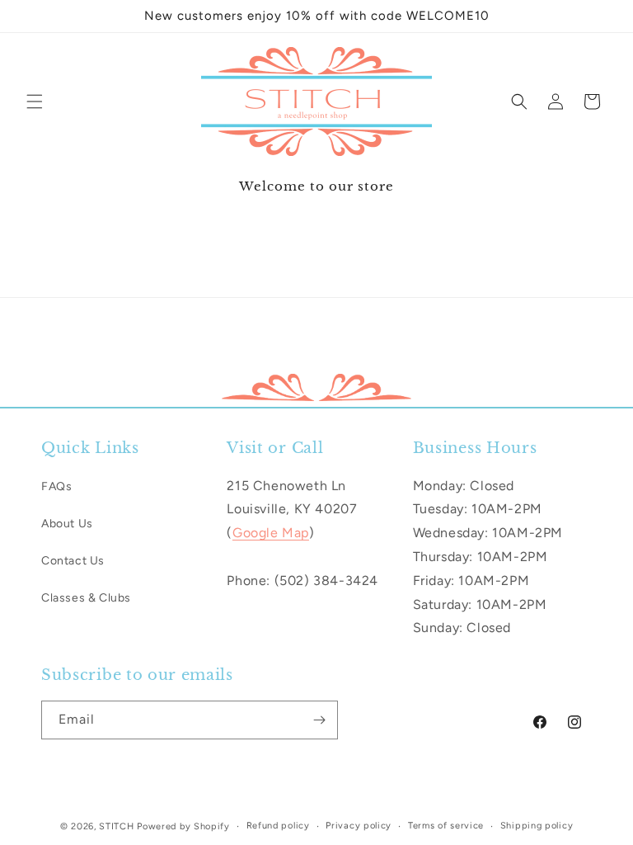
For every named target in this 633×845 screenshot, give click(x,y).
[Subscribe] (319, 720)
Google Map (270, 533)
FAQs (56, 486)
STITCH (116, 826)
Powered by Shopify (183, 826)
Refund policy (278, 825)
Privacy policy (359, 825)
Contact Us (73, 561)
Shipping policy (537, 825)
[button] (34, 101)
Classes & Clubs (86, 598)
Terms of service (446, 825)
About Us (67, 524)
